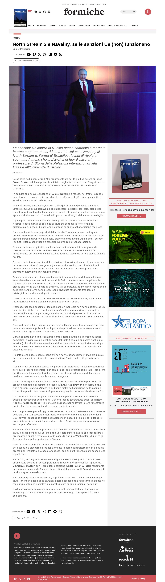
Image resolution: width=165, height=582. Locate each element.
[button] (30, 18)
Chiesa (62, 25)
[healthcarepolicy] (133, 565)
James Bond (84, 25)
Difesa (72, 25)
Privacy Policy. (43, 580)
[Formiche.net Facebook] (36, 12)
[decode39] (133, 558)
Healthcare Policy (117, 25)
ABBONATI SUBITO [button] (131, 216)
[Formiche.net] (148, 11)
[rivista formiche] (131, 371)
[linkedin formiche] (28, 578)
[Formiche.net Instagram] (44, 12)
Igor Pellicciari (23, 49)
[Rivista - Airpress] (133, 549)
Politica (30, 25)
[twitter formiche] (20, 578)
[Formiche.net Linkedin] (49, 12)
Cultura (134, 25)
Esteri (53, 25)
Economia (42, 25)
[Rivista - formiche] (133, 540)
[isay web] (142, 578)
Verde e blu (99, 25)
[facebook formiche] (15, 578)
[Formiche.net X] (40, 12)
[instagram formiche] (24, 578)
